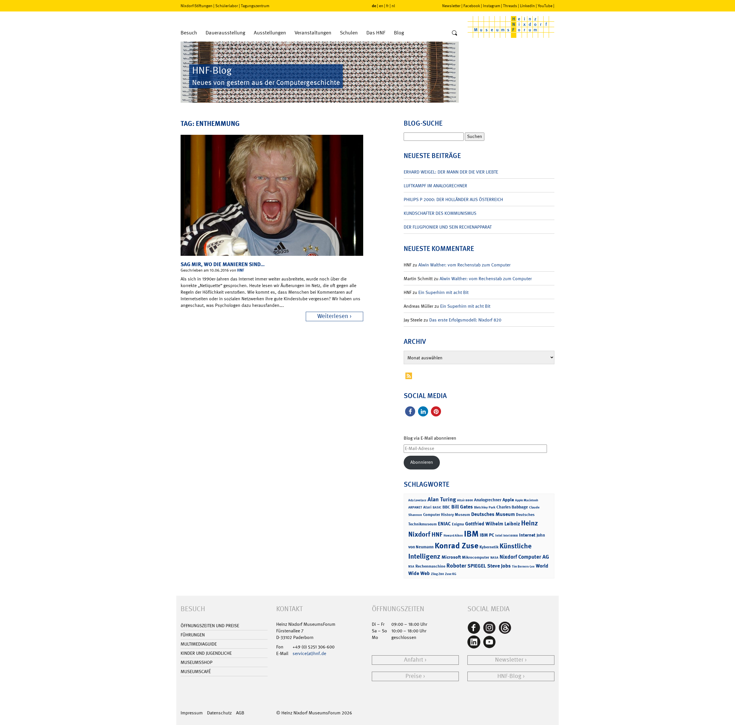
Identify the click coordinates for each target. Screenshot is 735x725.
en (381, 5)
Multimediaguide (199, 644)
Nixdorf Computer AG (524, 556)
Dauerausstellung (225, 33)
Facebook (471, 5)
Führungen (193, 635)
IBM (471, 533)
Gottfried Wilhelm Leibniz (492, 524)
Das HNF (375, 33)
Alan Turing (442, 499)
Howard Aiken (453, 535)
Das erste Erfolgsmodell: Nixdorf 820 (465, 320)
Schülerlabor (226, 5)
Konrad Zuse (456, 545)
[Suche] (454, 33)
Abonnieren (421, 462)
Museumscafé (196, 672)
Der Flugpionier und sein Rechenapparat (448, 227)
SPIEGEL (476, 565)
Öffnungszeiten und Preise (210, 626)
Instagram (491, 5)
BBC (446, 507)
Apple (508, 500)
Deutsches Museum (493, 514)
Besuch (189, 33)
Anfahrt (413, 660)
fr (387, 5)
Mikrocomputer (475, 557)
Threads (510, 5)
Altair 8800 (465, 500)
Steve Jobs (499, 565)
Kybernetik (488, 546)
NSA (411, 566)
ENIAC (444, 524)
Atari (427, 507)
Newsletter (451, 5)
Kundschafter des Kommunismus (440, 213)
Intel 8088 (510, 535)
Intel (498, 535)
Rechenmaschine (430, 566)
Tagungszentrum (255, 5)
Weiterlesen (332, 316)
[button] (410, 411)
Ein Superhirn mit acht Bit (443, 292)
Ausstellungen (270, 33)
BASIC (437, 507)
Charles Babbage (512, 507)
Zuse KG (450, 574)
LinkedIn (527, 5)
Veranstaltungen (313, 33)
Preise (413, 676)
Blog (399, 33)
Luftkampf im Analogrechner (435, 186)
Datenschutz (219, 713)
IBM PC (487, 535)
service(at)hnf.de (309, 653)
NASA (494, 558)
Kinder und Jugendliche (206, 653)
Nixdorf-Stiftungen (196, 5)
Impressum (192, 713)
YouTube (545, 5)
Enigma (458, 524)
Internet (527, 535)
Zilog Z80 (437, 574)
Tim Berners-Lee (523, 566)
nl (393, 5)
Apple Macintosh (526, 500)
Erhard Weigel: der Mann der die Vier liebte (451, 172)
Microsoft (451, 557)
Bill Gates (462, 506)
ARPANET (415, 507)
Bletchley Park (484, 507)
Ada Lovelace (417, 500)
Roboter (456, 565)
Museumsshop (196, 662)
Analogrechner (487, 500)
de (374, 5)
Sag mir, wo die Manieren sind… (223, 264)
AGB (240, 713)
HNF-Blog (509, 676)
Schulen (349, 33)
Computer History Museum (446, 514)
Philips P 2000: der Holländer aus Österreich (453, 199)
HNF (240, 270)
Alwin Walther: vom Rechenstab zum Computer (464, 265)
